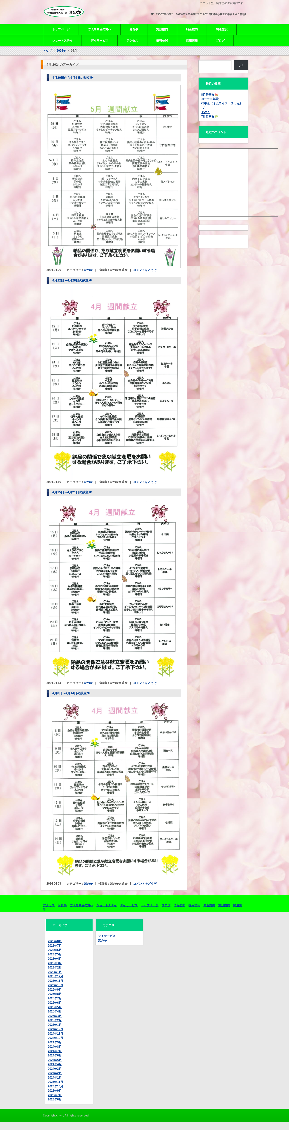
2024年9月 (55, 1042)
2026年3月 (55, 963)
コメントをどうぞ (145, 270)
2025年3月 (55, 1016)
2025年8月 (55, 994)
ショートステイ (62, 40)
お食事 (133, 29)
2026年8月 (55, 941)
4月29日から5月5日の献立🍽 (72, 77)
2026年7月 (55, 945)
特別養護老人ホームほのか (68, 20)
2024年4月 (55, 1064)
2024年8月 (55, 1046)
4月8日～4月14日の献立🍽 (71, 693)
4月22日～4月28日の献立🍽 (72, 280)
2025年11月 (55, 980)
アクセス (132, 40)
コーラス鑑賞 (210, 99)
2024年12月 (55, 1029)
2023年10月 (55, 1086)
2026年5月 (55, 954)
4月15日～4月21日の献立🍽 (72, 492)
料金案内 (192, 29)
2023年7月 (55, 1095)
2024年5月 (55, 1060)
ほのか (88, 270)
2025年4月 (55, 1011)
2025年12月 (55, 976)
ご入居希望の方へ (99, 29)
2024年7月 (55, 1051)
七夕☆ (205, 112)
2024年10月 (55, 1038)
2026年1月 (55, 972)
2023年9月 (55, 1090)
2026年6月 (55, 950)
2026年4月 (55, 958)
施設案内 (162, 29)
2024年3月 (55, 1068)
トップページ (61, 29)
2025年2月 (55, 1020)
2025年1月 (55, 1024)
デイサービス (99, 40)
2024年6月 (55, 1055)
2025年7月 (55, 998)
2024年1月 (55, 1077)
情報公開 (162, 40)
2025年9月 (55, 989)
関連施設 (222, 29)
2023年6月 (55, 1099)
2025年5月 (55, 1007)
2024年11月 (55, 1033)
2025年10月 (55, 985)
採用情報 (192, 40)
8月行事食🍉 (209, 94)
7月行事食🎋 (209, 116)
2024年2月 (55, 1073)
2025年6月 (55, 1002)
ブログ (220, 40)
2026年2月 (55, 967)
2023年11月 (55, 1082)
